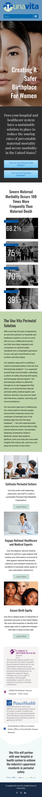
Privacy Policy (21, 788)
